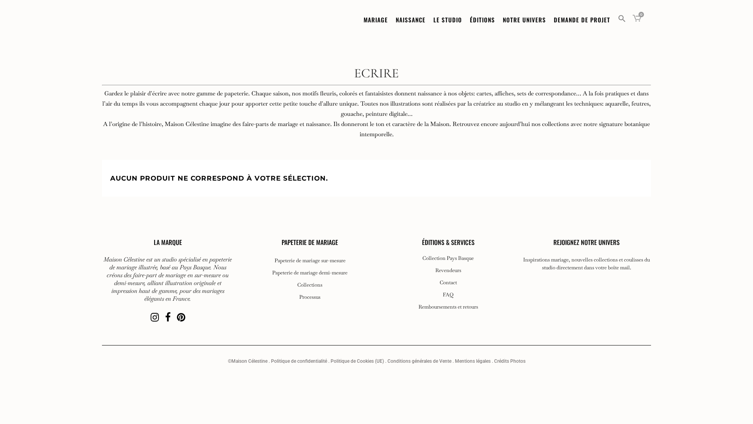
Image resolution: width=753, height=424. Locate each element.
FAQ (448, 295)
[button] (622, 19)
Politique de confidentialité (299, 361)
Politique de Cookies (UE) (357, 361)
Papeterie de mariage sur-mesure (310, 260)
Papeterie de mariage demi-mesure (309, 273)
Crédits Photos (510, 361)
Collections (309, 285)
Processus (309, 297)
